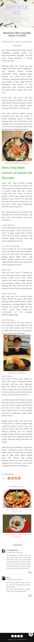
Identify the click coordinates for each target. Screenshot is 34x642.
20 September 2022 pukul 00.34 (15, 579)
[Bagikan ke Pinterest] (15, 478)
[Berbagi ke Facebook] (9, 478)
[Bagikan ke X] (12, 478)
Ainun (8, 577)
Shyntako (17, 10)
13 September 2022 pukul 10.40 (15, 552)
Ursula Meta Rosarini (12, 550)
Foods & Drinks (17, 45)
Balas (30, 572)
